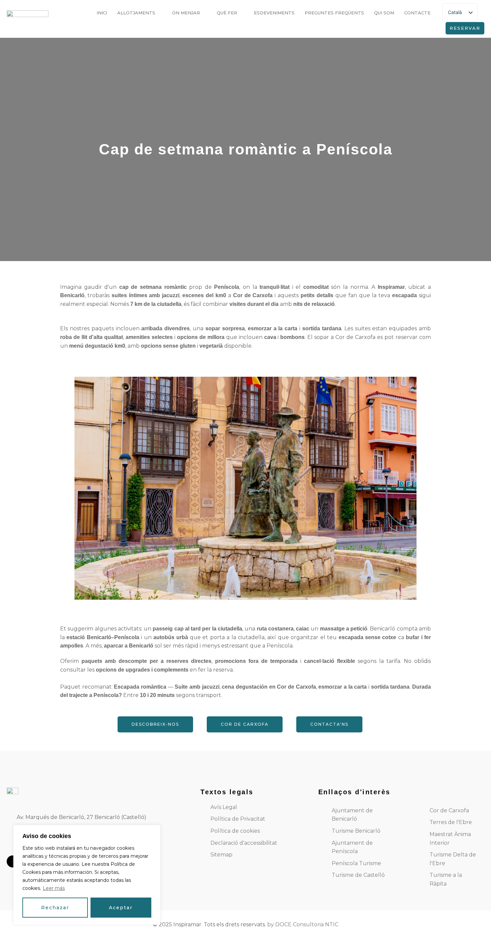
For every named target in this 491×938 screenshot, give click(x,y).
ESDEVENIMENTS (274, 12)
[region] (86, 875)
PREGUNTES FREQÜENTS (334, 12)
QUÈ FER (227, 12)
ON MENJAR (186, 12)
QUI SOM (384, 12)
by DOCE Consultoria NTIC (302, 924)
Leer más (54, 888)
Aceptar (121, 908)
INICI (102, 12)
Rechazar (55, 908)
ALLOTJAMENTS (136, 12)
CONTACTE (417, 12)
